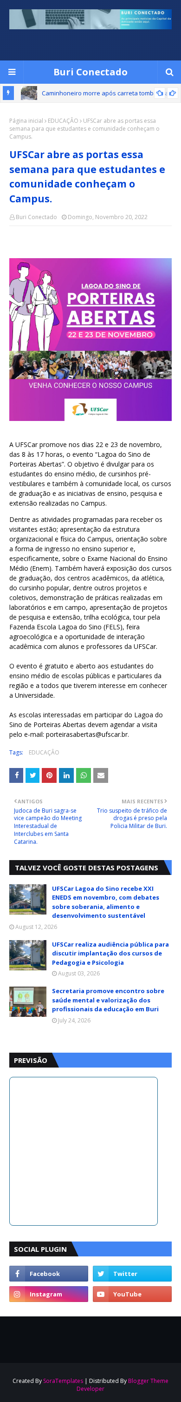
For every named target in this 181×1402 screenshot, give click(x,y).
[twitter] (132, 1274)
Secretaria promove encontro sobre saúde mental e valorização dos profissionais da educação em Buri (108, 1000)
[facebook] (48, 1274)
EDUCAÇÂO (63, 121)
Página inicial (26, 121)
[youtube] (132, 1294)
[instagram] (48, 1294)
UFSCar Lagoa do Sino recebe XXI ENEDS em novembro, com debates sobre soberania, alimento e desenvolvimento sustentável (105, 902)
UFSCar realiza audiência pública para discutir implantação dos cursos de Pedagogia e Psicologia (110, 953)
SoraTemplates (63, 1381)
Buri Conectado (90, 72)
